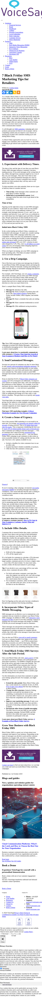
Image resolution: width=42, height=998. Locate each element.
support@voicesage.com (34, 902)
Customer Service (15, 38)
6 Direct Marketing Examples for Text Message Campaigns (19, 412)
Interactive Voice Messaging (18, 47)
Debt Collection (14, 36)
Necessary (5, 934)
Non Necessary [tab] (5, 983)
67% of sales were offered (14, 686)
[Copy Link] (14, 92)
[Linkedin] (11, 92)
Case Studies (13, 60)
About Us (9, 904)
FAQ (10, 63)
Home (8, 896)
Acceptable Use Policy (16, 914)
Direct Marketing (14, 39)
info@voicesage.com (33, 909)
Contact (7, 65)
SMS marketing (20, 129)
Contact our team (7, 765)
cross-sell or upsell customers (27, 637)
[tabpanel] (21, 976)
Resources (8, 56)
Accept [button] (13, 935)
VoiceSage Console (15, 52)
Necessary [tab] (3, 966)
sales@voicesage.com (33, 906)
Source (5, 484)
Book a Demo (9, 69)
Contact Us (9, 902)
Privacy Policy (19, 913)
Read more (5, 859)
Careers (8, 906)
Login (7, 67)
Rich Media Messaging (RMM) (19, 45)
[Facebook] (4, 92)
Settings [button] (2, 935)
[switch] (1, 984)
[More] (18, 92)
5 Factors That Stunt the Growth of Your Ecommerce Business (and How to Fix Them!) (20, 355)
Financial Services (15, 25)
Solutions (8, 23)
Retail (11, 27)
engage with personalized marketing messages (21, 366)
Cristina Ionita (13, 88)
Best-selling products (20, 293)
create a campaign (33, 274)
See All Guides (16, 861)
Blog (10, 58)
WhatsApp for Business (16, 50)
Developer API (14, 54)
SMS (10, 43)
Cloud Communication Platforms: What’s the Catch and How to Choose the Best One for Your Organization (20, 846)
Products (8, 41)
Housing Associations (16, 32)
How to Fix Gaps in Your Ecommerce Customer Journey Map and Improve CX (19, 522)
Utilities (11, 30)
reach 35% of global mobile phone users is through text (21, 429)
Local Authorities (14, 34)
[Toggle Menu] (2, 20)
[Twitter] (7, 92)
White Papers (13, 61)
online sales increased (9, 242)
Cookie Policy (29, 914)
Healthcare (12, 29)
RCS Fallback (13, 49)
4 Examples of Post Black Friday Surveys (18, 720)
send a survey (29, 658)
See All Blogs (6, 861)
